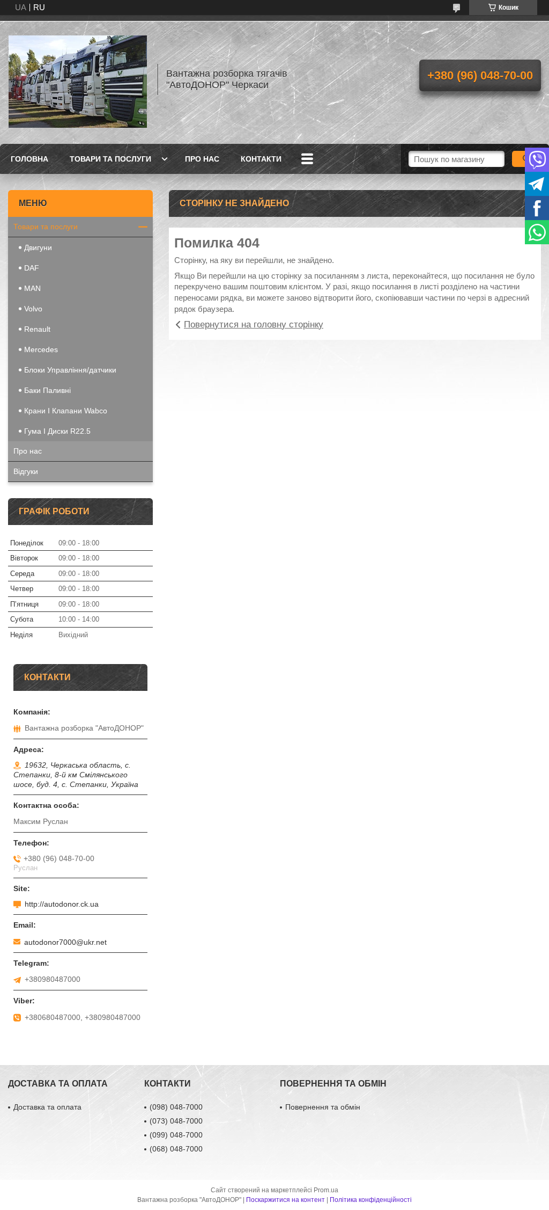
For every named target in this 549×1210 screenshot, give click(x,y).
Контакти (261, 159)
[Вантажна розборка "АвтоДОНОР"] (77, 79)
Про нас (202, 159)
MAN (32, 288)
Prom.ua (326, 1190)
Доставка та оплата (47, 1107)
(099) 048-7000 (176, 1135)
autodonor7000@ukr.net (65, 942)
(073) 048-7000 (176, 1121)
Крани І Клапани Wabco (65, 410)
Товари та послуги (110, 159)
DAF (31, 268)
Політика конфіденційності (371, 1200)
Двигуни (38, 247)
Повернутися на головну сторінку (253, 324)
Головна (29, 159)
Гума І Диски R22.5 (57, 431)
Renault (37, 329)
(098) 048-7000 (176, 1107)
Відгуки (25, 471)
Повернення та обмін (322, 1107)
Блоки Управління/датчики (70, 370)
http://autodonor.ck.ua (62, 904)
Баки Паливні (47, 390)
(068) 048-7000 (176, 1149)
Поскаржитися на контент (285, 1200)
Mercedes (41, 349)
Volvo (33, 308)
